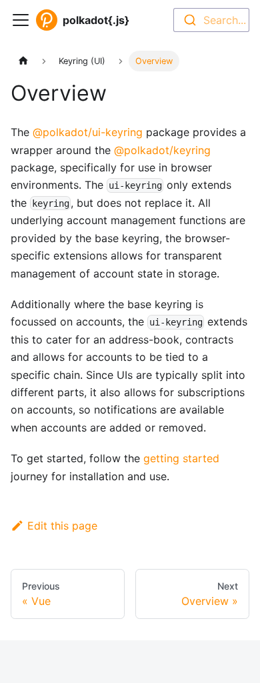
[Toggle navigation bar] (21, 20)
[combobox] (211, 20)
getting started (181, 458)
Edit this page (62, 525)
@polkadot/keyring (162, 150)
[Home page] (23, 61)
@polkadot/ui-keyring (88, 132)
